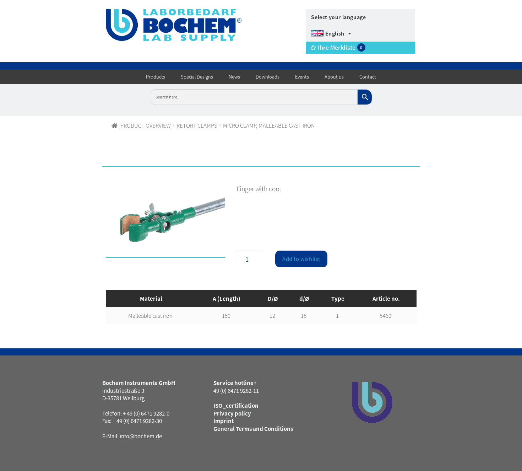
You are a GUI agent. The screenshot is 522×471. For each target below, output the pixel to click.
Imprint (223, 420)
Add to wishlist (301, 258)
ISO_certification (236, 405)
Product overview (145, 125)
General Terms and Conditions (253, 428)
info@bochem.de (141, 436)
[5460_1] (165, 222)
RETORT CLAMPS (196, 125)
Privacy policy (232, 413)
